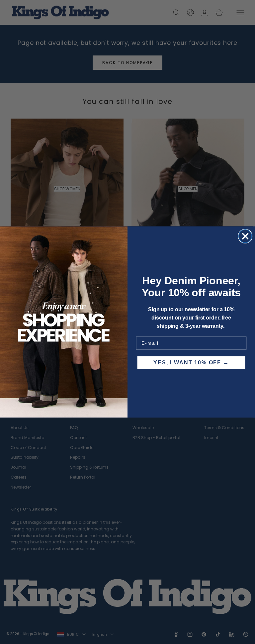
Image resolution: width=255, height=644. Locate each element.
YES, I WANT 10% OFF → (191, 362)
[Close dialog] (245, 236)
